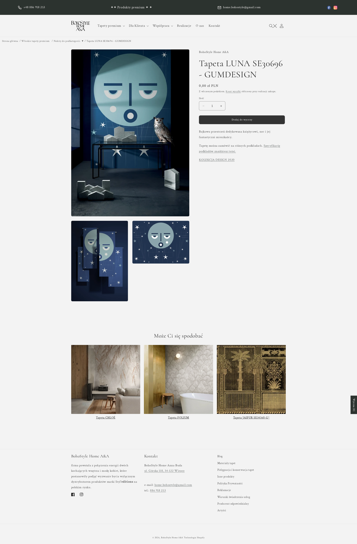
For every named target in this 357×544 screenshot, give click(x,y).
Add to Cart (251, 424)
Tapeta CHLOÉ (105, 418)
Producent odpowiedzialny (233, 504)
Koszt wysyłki (233, 91)
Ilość (201, 98)
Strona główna (10, 41)
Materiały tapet (226, 463)
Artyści (221, 510)
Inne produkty (225, 476)
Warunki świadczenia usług (233, 497)
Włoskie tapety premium (35, 41)
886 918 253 (158, 490)
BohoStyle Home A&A (172, 537)
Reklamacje (224, 490)
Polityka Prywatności (230, 483)
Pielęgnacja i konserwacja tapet (235, 470)
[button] (110, 25)
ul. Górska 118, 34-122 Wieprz (164, 471)
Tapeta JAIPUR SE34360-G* (251, 418)
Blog (220, 456)
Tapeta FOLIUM (178, 418)
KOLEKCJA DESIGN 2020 (217, 160)
